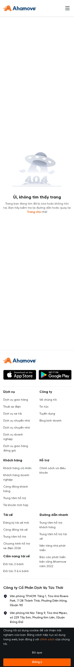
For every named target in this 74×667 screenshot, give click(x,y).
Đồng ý (37, 662)
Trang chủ (34, 212)
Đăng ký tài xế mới (16, 522)
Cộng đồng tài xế (15, 529)
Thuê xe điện (12, 406)
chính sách (47, 639)
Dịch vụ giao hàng (15, 399)
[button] (19, 375)
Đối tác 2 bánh (13, 564)
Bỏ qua (37, 652)
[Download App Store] (19, 375)
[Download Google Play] (55, 375)
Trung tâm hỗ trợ (14, 498)
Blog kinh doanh (50, 420)
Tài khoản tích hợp (15, 505)
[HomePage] (19, 8)
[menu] (67, 8)
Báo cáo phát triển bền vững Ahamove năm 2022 (52, 562)
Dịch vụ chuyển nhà (16, 420)
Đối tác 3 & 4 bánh (16, 571)
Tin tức (44, 406)
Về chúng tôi (48, 399)
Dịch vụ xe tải (12, 413)
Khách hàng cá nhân (17, 468)
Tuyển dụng (47, 413)
